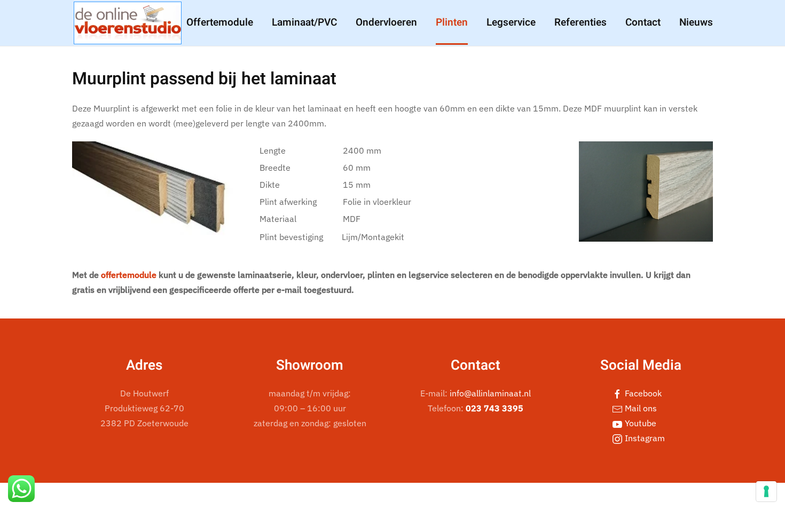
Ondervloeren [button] (386, 22)
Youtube (639, 423)
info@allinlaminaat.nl (490, 393)
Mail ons (640, 408)
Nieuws (696, 22)
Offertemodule (219, 22)
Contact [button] (643, 22)
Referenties (580, 22)
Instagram (644, 438)
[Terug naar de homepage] (128, 23)
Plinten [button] (452, 22)
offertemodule (128, 274)
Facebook (642, 393)
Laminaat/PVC (304, 22)
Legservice (511, 22)
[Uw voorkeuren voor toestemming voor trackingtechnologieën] (766, 491)
